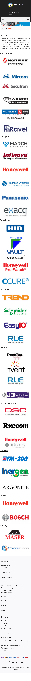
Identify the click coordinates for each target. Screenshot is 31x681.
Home (4, 28)
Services (3, 610)
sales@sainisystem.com (12, 645)
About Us (3, 600)
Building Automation (6, 577)
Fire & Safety (4, 567)
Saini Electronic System (18, 667)
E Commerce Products (7, 590)
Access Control (5, 575)
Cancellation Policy (6, 628)
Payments (3, 625)
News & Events (5, 608)
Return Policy (4, 623)
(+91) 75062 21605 (10, 651)
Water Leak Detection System (9, 585)
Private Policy (4, 621)
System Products (5, 565)
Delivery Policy (5, 633)
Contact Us (4, 613)
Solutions (3, 605)
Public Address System (7, 570)
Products (9, 28)
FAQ (2, 630)
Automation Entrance (6, 592)
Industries (3, 603)
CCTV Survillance (5, 572)
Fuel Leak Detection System (8, 588)
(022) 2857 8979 (10, 648)
